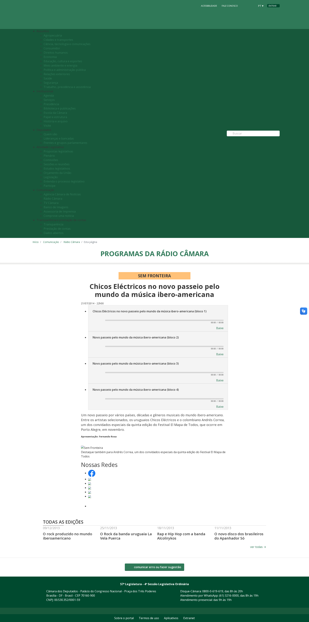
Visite (47, 126)
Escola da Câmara (55, 113)
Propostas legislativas (58, 151)
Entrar (272, 5)
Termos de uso (149, 618)
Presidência (51, 104)
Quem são (50, 134)
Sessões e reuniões (57, 164)
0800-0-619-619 (212, 591)
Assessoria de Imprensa (60, 211)
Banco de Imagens (56, 207)
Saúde (48, 78)
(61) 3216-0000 (229, 595)
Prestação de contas (57, 229)
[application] (158, 320)
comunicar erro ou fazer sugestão (157, 567)
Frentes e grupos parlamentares (65, 143)
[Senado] (252, 5)
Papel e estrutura (55, 117)
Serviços (49, 100)
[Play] (97, 320)
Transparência (53, 224)
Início (36, 242)
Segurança (51, 83)
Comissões (51, 160)
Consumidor (52, 48)
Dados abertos (53, 233)
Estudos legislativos (57, 168)
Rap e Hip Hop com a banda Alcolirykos (181, 536)
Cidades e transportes (58, 40)
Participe (49, 186)
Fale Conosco (230, 5)
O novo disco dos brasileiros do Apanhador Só (238, 536)
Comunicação (51, 242)
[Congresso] (245, 5)
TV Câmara (51, 203)
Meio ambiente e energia (60, 65)
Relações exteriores (57, 74)
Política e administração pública (65, 70)
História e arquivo (56, 121)
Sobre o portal (124, 618)
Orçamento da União (57, 173)
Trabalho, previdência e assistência (67, 87)
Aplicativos (171, 618)
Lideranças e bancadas (59, 138)
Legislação (51, 177)
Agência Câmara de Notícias (62, 194)
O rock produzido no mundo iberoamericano (67, 536)
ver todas (258, 547)
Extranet (189, 618)
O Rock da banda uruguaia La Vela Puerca (126, 536)
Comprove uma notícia (59, 216)
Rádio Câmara (53, 199)
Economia (50, 57)
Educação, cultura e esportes (63, 61)
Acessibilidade (209, 5)
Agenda (49, 95)
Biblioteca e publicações (60, 108)
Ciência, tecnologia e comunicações (67, 44)
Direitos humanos (56, 53)
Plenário (49, 156)
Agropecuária (53, 35)
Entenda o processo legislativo (64, 181)
